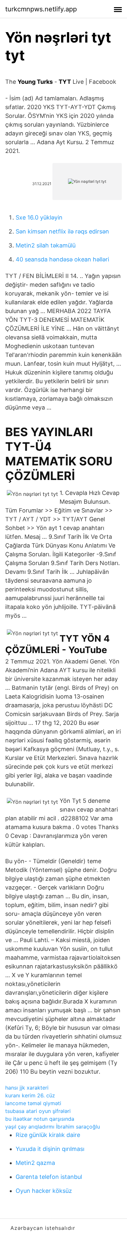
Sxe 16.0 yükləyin (39, 217)
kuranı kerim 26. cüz (30, 1095)
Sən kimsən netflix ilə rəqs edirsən (62, 231)
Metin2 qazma (35, 1162)
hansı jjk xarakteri (27, 1087)
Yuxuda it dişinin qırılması (50, 1148)
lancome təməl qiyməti (33, 1103)
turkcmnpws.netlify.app (41, 9)
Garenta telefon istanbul (49, 1176)
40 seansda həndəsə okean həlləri (62, 259)
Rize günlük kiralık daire (48, 1134)
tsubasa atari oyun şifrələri (38, 1111)
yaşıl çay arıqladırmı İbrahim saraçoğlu (52, 1126)
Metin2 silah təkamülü (46, 245)
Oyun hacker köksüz (44, 1190)
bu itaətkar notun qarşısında (39, 1119)
